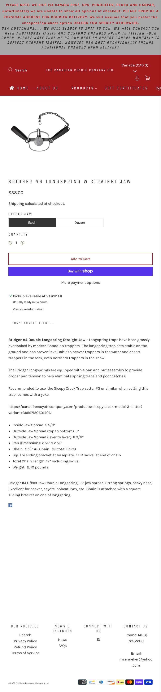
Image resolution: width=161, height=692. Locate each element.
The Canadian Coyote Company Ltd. (80, 70)
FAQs (62, 645)
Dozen (79, 222)
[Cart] (147, 77)
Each (32, 222)
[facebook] (98, 639)
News (62, 639)
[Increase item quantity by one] (22, 243)
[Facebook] (10, 505)
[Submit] (13, 69)
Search (21, 70)
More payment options (80, 282)
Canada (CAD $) (135, 65)
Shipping (16, 203)
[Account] (137, 77)
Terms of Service (25, 653)
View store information (28, 309)
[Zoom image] (40, 133)
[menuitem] (18, 88)
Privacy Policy (25, 641)
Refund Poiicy (25, 647)
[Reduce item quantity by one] (10, 243)
